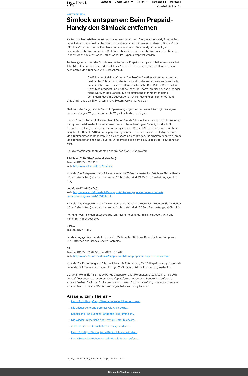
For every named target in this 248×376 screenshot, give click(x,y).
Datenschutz (159, 1)
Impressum (175, 1)
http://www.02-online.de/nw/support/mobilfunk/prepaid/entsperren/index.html (121, 256)
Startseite (106, 1)
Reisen (140, 1)
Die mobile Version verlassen (124, 372)
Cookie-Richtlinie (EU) (169, 6)
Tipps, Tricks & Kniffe (77, 4)
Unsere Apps (122, 1)
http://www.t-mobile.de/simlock (92, 166)
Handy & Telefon (76, 14)
